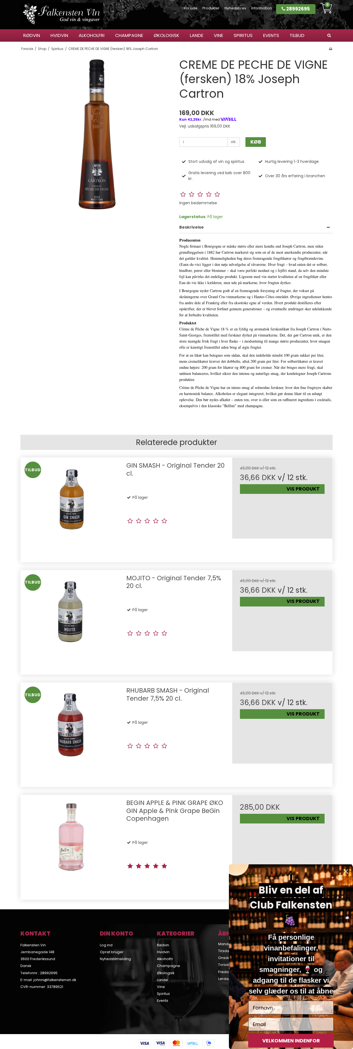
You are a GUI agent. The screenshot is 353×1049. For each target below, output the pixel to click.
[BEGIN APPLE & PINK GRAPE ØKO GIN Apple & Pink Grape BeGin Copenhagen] (71, 845)
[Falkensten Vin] (61, 15)
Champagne (129, 35)
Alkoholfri (92, 35)
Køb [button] (255, 142)
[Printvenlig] (330, 49)
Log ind (106, 945)
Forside (190, 8)
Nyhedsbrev (235, 8)
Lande (196, 35)
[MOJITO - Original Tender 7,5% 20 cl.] (71, 620)
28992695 (297, 9)
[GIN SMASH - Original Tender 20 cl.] (71, 508)
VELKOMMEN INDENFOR (291, 1040)
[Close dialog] (346, 871)
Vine (218, 35)
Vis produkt (303, 489)
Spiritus (243, 35)
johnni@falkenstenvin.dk (54, 980)
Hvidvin (59, 35)
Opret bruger (112, 952)
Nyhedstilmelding (115, 959)
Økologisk (166, 35)
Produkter (211, 8)
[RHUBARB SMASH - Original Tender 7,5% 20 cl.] (71, 733)
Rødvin (31, 35)
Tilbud (297, 35)
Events (271, 35)
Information (261, 8)
